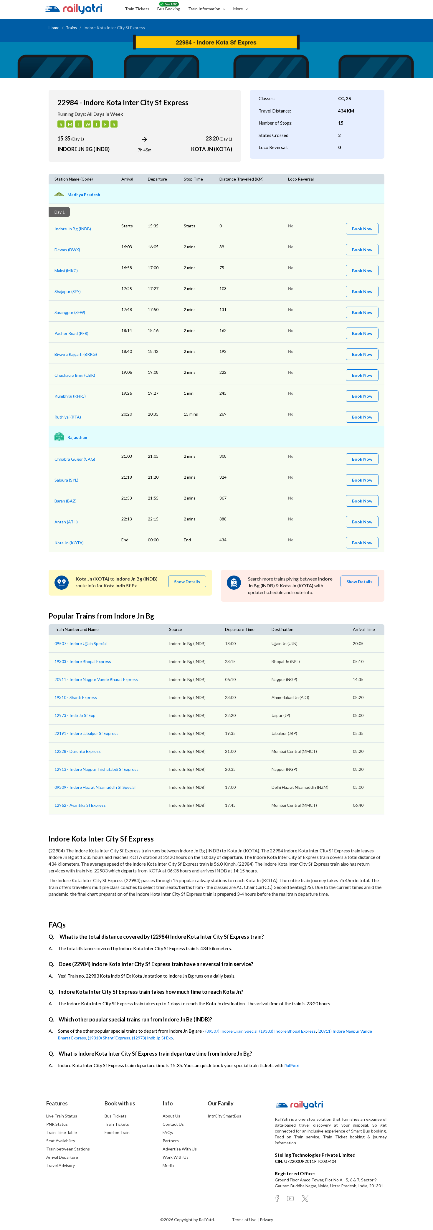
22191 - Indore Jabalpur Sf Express (86, 733)
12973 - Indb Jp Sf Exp (74, 715)
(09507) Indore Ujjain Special (231, 1031)
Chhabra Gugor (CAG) (74, 459)
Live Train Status (61, 1115)
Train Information (204, 8)
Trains (71, 27)
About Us (171, 1115)
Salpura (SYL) (66, 479)
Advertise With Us (180, 1148)
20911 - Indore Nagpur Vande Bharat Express (96, 679)
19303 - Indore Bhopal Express (82, 661)
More (238, 8)
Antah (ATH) (66, 521)
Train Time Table (61, 1132)
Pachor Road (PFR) (71, 333)
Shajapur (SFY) (67, 291)
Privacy (266, 1219)
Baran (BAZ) (65, 500)
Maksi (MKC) (66, 270)
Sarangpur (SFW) (69, 312)
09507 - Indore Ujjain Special (80, 643)
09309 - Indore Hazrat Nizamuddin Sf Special (94, 787)
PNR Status (57, 1124)
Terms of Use (244, 1219)
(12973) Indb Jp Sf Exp (152, 1037)
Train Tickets (137, 8)
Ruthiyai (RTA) (67, 416)
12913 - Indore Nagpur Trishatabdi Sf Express (96, 769)
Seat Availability (60, 1140)
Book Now (362, 228)
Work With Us (176, 1157)
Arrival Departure (62, 1157)
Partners (171, 1140)
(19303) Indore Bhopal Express (287, 1031)
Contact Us (173, 1124)
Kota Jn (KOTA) (69, 542)
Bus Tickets (116, 1115)
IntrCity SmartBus (224, 1115)
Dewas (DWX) (67, 249)
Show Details (187, 581)
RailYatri (291, 1065)
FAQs (168, 1132)
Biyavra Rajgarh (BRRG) (75, 354)
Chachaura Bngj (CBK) (74, 375)
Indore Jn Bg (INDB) (72, 228)
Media (168, 1165)
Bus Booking (168, 8)
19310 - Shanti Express (75, 697)
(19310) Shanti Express (109, 1037)
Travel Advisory (60, 1165)
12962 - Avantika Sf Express (80, 805)
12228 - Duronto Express (77, 751)
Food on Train (117, 1132)
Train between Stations (68, 1148)
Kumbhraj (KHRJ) (70, 396)
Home (54, 27)
